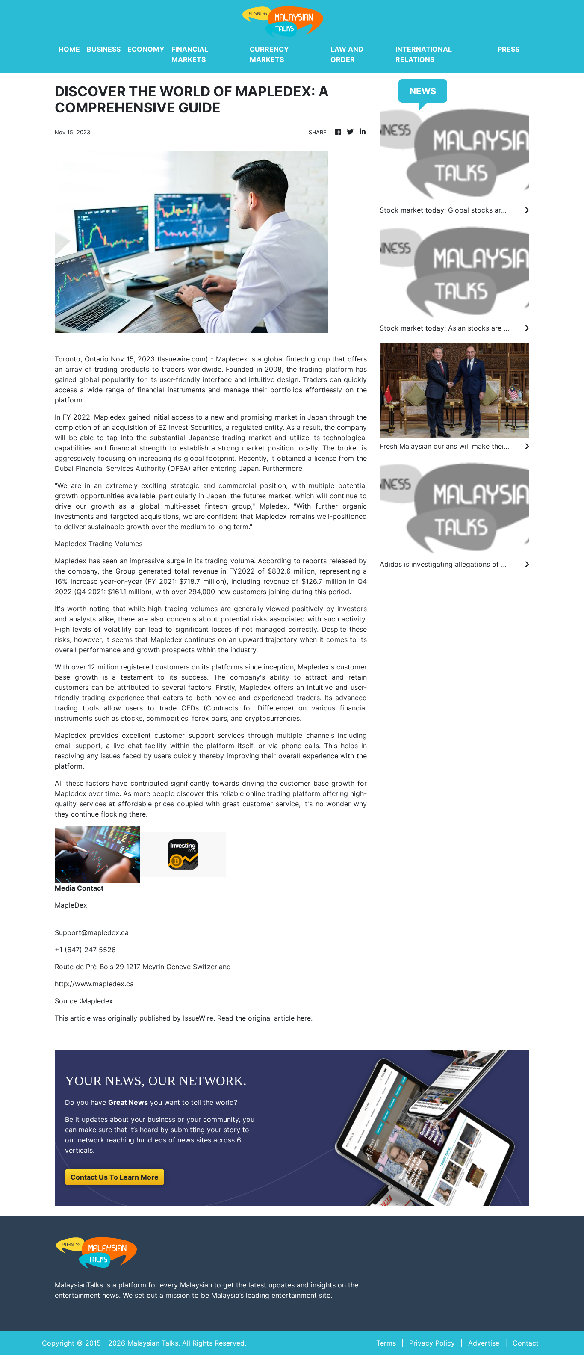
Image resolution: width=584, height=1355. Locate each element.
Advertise (483, 1343)
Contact (526, 1343)
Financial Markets (189, 54)
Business (104, 49)
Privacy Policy (432, 1343)
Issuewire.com (183, 359)
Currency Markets (269, 54)
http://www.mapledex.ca (94, 983)
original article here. (280, 1018)
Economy (146, 49)
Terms (386, 1343)
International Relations (423, 54)
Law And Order (346, 54)
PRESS (508, 49)
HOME (69, 49)
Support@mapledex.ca (92, 932)
